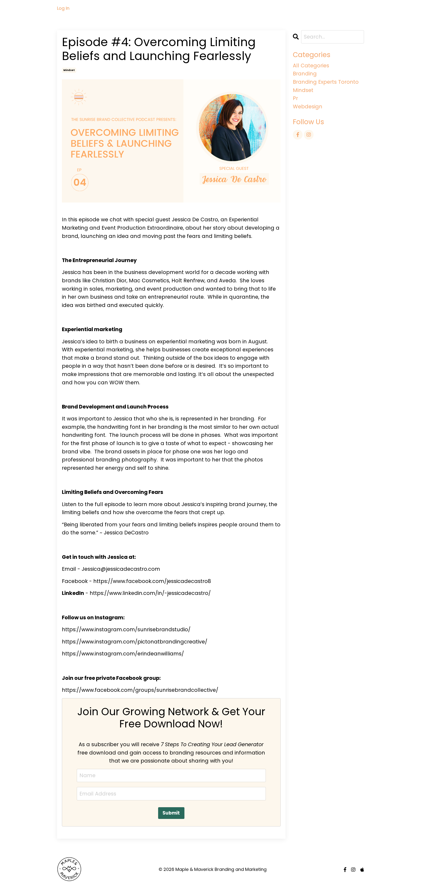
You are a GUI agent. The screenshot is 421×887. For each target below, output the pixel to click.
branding (305, 73)
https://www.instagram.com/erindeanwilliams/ (123, 653)
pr (295, 98)
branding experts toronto (326, 81)
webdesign (307, 106)
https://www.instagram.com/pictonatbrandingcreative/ (134, 641)
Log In (63, 8)
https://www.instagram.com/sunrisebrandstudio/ (126, 629)
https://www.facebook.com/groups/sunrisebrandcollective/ (140, 689)
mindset (69, 70)
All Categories (311, 65)
